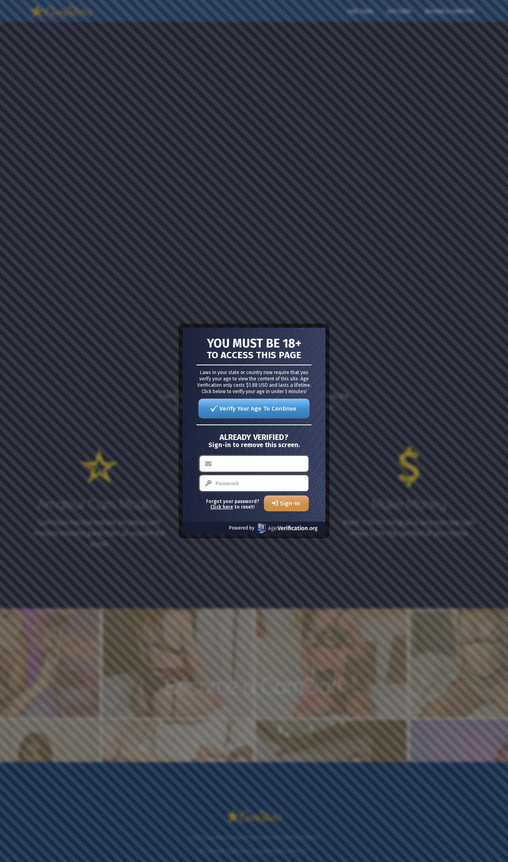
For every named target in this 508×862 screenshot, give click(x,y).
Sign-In (290, 503)
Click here (221, 507)
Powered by (241, 528)
